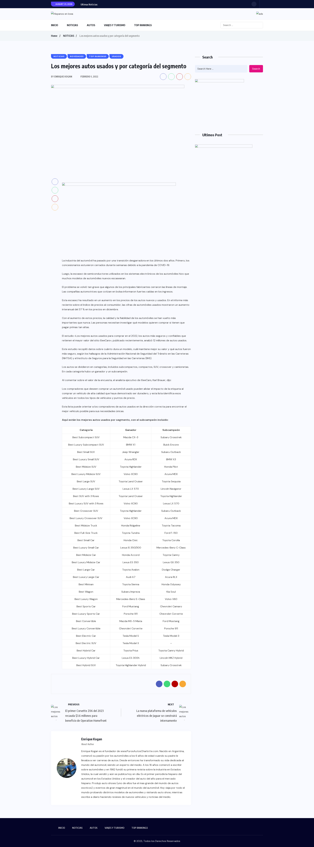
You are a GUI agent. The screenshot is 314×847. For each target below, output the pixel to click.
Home (54, 35)
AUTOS (91, 25)
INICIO (54, 25)
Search (256, 68)
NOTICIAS (72, 25)
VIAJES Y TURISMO (114, 25)
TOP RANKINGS (143, 25)
